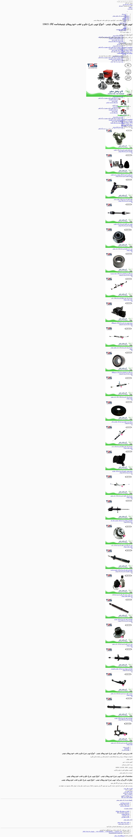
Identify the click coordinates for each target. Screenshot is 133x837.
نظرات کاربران (125, 750)
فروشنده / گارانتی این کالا (126, 44)
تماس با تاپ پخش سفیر (123, 822)
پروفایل (130, 7)
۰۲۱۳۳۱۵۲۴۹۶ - (108, 831)
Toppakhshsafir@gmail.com (115, 833)
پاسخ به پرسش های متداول (122, 811)
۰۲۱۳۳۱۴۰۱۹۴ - (117, 831)
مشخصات (126, 748)
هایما (125, 25)
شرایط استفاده (125, 814)
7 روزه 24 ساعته (126, 48)
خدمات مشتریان (128, 808)
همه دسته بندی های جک (117, 51)
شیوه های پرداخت (124, 805)
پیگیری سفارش (125, 817)
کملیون (124, 28)
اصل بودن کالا (126, 53)
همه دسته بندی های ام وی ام (116, 41)
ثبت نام (121, 6)
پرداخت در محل (126, 50)
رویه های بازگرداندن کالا (123, 812)
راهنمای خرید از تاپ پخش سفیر (124, 800)
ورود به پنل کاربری (127, 4)
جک (125, 54)
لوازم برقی (120, 40)
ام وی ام (124, 14)
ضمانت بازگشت (126, 51)
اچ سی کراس (115, 105)
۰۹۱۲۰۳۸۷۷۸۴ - (98, 831)
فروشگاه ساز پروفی (119, 835)
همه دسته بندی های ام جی (116, 112)
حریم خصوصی (125, 815)
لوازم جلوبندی (119, 38)
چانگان (124, 21)
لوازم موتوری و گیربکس (117, 47)
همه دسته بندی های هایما (117, 122)
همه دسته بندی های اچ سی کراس (114, 102)
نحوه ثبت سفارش (124, 803)
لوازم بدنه (115, 35)
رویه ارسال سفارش (124, 804)
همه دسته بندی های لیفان (116, 61)
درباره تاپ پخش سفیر (123, 824)
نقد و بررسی (126, 747)
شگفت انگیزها (122, 30)
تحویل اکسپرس (127, 47)
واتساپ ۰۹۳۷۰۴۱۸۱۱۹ (88, 831)
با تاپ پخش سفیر (128, 819)
